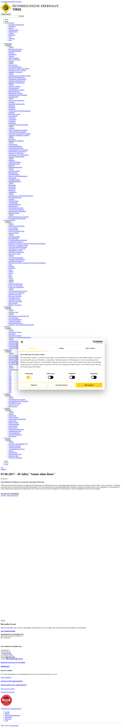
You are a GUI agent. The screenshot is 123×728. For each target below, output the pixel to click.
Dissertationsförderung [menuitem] (15, 323)
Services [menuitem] (7, 326)
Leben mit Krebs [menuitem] (13, 233)
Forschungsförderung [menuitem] (14, 319)
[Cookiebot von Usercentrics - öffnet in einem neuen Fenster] (94, 341)
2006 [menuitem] (10, 383)
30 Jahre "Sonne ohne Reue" (9, 495)
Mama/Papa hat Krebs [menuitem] (15, 301)
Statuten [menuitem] (10, 451)
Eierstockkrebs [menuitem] (12, 144)
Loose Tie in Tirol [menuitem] (13, 405)
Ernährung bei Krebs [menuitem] (14, 294)
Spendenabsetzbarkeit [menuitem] (15, 434)
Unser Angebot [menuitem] (13, 228)
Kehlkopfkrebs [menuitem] (12, 173)
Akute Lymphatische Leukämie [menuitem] (17, 130)
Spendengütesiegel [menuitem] (14, 433)
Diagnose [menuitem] (11, 53)
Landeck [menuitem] (11, 280)
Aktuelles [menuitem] (7, 394)
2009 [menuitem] (10, 378)
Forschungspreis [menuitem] (13, 318)
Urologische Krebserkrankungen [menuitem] (18, 124)
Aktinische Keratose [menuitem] (14, 162)
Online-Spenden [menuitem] (13, 417)
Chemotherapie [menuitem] (13, 202)
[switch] (50, 377)
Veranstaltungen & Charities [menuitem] (16, 399)
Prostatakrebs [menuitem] (12, 192)
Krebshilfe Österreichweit (16, 25)
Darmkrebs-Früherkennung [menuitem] (16, 81)
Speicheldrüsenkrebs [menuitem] (14, 181)
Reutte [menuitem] (10, 276)
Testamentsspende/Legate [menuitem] (16, 429)
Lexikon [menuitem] (11, 61)
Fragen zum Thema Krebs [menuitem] (16, 231)
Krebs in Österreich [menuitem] (14, 59)
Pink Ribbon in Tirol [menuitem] (14, 403)
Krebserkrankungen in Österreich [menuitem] (18, 217)
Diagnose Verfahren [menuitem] (14, 86)
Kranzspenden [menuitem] (12, 428)
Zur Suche (18, 1)
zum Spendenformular (8, 631)
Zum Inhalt (4, 1)
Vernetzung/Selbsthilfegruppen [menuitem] (17, 247)
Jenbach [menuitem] (10, 271)
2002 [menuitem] (10, 390)
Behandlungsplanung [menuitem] (14, 197)
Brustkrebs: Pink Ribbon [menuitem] (15, 362)
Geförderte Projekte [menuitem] (14, 321)
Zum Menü (11, 1)
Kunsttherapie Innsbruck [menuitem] (15, 242)
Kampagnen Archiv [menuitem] (14, 369)
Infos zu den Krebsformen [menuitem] (16, 100)
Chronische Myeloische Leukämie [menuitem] (18, 135)
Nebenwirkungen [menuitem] (13, 58)
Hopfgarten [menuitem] (11, 268)
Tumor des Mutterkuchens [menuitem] (16, 156)
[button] (6, 14)
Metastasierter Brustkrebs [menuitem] (16, 141)
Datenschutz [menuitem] (8, 717)
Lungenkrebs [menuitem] (12, 119)
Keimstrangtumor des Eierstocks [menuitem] (18, 150)
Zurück (11, 47)
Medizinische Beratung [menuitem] (15, 250)
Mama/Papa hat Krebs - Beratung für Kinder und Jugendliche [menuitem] (27, 243)
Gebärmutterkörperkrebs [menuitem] (15, 148)
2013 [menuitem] (10, 371)
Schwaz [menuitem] (10, 273)
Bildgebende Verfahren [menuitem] (15, 93)
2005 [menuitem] (10, 385)
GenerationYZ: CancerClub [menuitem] (16, 249)
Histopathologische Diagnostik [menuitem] (17, 95)
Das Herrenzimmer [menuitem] (14, 236)
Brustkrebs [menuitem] (11, 105)
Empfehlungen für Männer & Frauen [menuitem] (19, 76)
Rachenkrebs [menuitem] (12, 178)
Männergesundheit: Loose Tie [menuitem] (17, 357)
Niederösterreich (13, 30)
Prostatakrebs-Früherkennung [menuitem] (17, 79)
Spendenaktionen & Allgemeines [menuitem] (18, 401)
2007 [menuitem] (10, 382)
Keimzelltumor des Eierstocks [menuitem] (17, 151)
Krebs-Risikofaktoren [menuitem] (15, 67)
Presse (6, 21)
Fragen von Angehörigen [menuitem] (16, 287)
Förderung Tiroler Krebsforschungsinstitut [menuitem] (21, 325)
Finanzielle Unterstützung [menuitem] (16, 252)
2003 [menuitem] (10, 388)
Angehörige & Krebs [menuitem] (14, 299)
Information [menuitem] (8, 43)
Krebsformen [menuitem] (12, 54)
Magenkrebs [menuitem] (12, 123)
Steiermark (11, 35)
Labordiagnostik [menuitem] (13, 97)
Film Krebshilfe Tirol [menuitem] (14, 454)
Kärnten (10, 28)
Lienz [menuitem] (10, 264)
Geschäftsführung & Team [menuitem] (16, 449)
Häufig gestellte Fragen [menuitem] (15, 284)
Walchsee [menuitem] (11, 266)
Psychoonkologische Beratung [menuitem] (17, 240)
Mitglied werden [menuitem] (13, 422)
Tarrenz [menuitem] (10, 278)
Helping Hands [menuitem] (13, 426)
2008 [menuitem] (10, 380)
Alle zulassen (89, 385)
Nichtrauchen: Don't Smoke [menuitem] (16, 361)
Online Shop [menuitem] (12, 415)
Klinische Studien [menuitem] (13, 213)
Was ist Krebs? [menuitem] (12, 65)
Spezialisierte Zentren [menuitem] (15, 332)
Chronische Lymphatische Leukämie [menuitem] (19, 133)
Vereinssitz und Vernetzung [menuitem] (16, 259)
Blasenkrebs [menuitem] (12, 185)
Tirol (9, 37)
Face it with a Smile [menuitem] (14, 254)
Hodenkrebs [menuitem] (12, 187)
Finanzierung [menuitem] (12, 436)
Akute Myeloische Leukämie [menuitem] (17, 132)
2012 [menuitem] (10, 373)
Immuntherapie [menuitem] (13, 206)
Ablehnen (34, 385)
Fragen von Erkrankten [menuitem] (15, 285)
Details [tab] (61, 348)
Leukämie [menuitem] (11, 102)
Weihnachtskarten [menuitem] (13, 424)
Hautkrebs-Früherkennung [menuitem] (16, 82)
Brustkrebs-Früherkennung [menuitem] (16, 77)
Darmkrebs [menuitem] (11, 107)
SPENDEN (5, 666)
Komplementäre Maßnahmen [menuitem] (17, 211)
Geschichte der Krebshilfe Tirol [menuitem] (17, 444)
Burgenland (12, 26)
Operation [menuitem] (11, 199)
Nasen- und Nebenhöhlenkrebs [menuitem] (17, 176)
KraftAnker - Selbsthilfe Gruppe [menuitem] (18, 245)
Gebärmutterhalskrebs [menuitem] (15, 146)
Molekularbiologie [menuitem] (14, 91)
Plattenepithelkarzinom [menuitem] (15, 167)
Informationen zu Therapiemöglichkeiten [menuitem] (20, 196)
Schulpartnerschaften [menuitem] (14, 431)
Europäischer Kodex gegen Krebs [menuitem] (18, 68)
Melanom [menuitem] (11, 165)
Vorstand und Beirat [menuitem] (14, 447)
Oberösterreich (12, 31)
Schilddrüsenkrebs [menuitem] (14, 179)
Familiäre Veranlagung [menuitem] (15, 72)
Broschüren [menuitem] (11, 334)
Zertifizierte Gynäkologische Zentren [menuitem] (19, 337)
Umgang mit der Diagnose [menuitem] (16, 293)
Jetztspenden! (3, 468)
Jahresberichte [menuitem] (12, 452)
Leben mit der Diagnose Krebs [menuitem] (17, 291)
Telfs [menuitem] (9, 275)
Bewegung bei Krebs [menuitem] (14, 296)
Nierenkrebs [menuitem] (12, 188)
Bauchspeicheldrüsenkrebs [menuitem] (16, 104)
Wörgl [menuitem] (10, 270)
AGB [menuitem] (6, 720)
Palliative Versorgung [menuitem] (14, 305)
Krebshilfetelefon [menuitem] (13, 238)
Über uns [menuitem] (7, 438)
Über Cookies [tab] (90, 348)
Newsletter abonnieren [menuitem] (15, 458)
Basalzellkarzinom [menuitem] (14, 164)
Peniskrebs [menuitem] (11, 190)
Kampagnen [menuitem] (8, 350)
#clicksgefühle (14, 725)
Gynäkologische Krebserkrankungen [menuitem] (19, 111)
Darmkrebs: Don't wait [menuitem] (15, 364)
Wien (10, 40)
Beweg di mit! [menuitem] (12, 406)
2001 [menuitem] (10, 392)
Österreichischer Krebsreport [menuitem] (17, 218)
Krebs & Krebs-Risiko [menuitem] (15, 49)
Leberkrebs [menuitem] (11, 118)
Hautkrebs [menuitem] (11, 112)
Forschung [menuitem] (8, 306)
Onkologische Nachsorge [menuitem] (16, 209)
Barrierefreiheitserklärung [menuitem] (12, 715)
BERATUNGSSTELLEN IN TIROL (13, 662)
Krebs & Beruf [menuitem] (12, 303)
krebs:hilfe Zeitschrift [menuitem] (14, 335)
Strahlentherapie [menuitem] (13, 201)
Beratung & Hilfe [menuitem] (10, 220)
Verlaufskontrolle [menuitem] (13, 88)
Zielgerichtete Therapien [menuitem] (15, 208)
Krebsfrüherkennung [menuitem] (14, 51)
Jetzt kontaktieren (6, 677)
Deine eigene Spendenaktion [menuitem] (17, 419)
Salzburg (11, 33)
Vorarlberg (11, 38)
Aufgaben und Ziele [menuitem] (14, 445)
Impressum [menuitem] (8, 719)
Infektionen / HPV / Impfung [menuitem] (17, 70)
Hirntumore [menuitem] (11, 109)
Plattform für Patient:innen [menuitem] (16, 226)
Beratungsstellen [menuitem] (13, 229)
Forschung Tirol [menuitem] (13, 312)
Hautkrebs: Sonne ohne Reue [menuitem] (17, 359)
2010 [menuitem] (10, 376)
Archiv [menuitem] (10, 366)
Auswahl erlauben (61, 385)
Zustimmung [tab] (32, 348)
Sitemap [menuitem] (7, 713)
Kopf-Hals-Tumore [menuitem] (14, 114)
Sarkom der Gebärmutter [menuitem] (15, 153)
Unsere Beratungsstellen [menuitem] (15, 257)
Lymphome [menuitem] (11, 121)
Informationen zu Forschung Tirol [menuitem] (18, 316)
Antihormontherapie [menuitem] (14, 204)
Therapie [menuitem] (11, 56)
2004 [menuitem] (10, 387)
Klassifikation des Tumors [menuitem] (16, 90)
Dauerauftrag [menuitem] (12, 421)
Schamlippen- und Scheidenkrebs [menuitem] (18, 155)
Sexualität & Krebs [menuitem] (14, 298)
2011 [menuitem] (9, 375)
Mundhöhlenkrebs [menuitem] (14, 174)
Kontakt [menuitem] (7, 712)
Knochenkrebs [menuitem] (12, 116)
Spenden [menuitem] (7, 408)
